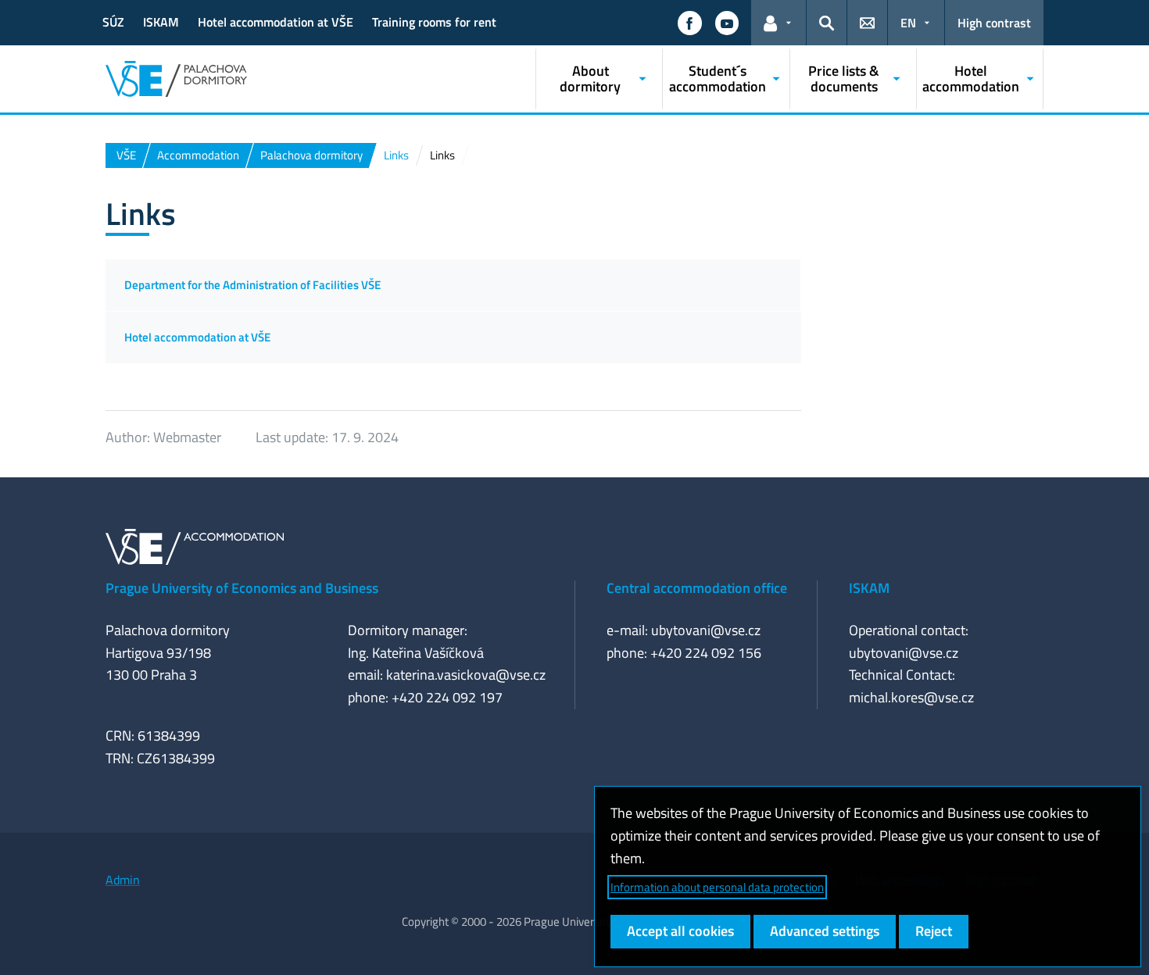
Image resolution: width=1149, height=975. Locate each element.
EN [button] (908, 22)
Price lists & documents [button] (843, 78)
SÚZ (113, 21)
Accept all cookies (680, 930)
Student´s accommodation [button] (717, 78)
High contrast (994, 22)
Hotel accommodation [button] (970, 78)
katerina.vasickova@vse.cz (466, 674)
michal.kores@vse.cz (911, 697)
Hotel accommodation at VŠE (275, 21)
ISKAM (161, 21)
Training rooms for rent (434, 21)
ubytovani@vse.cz (706, 630)
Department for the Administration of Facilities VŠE (252, 285)
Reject (933, 930)
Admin (123, 879)
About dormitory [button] (590, 78)
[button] (689, 22)
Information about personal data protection (717, 887)
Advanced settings (824, 930)
